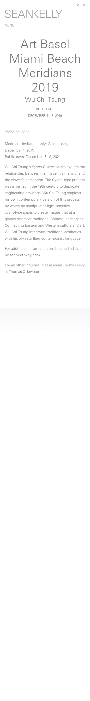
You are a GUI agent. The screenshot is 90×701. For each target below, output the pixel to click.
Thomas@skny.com (25, 272)
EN (78, 5)
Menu (9, 25)
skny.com (32, 255)
